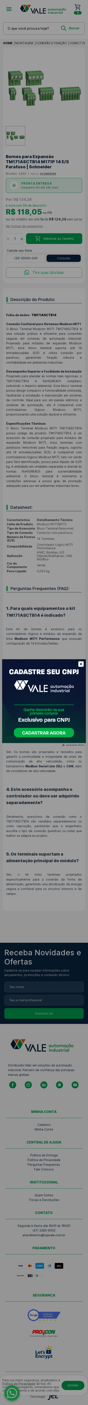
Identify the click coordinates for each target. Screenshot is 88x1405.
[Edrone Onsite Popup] (44, 702)
